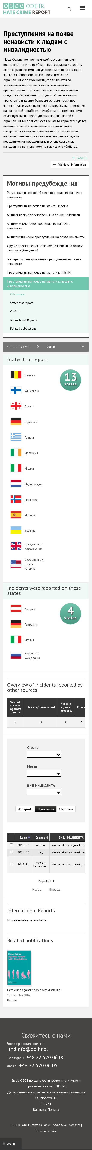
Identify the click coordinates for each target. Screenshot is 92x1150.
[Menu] (82, 8)
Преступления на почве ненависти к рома (37, 206)
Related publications (23, 328)
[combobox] (44, 754)
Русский (12, 1000)
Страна (40, 837)
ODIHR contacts (32, 1125)
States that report (21, 303)
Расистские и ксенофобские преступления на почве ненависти (44, 194)
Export (26, 809)
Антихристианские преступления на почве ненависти (46, 237)
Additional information (72, 164)
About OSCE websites (66, 1125)
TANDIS (81, 158)
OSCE (47, 1125)
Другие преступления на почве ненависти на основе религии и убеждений (45, 248)
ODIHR (16, 1125)
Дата (23, 837)
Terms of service (46, 1131)
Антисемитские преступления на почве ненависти (43, 215)
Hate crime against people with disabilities (34, 990)
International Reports (23, 320)
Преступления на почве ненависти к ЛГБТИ (39, 272)
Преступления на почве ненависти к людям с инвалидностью (40, 283)
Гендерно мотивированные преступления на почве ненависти (44, 261)
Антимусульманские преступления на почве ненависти (38, 225)
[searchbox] (29, 754)
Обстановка (17, 294)
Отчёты (15, 311)
